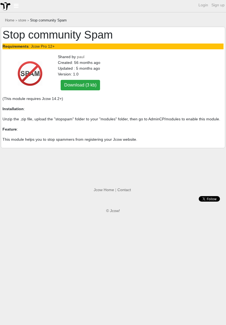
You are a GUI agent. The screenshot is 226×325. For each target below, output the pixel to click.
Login (203, 5)
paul (80, 57)
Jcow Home (104, 190)
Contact (124, 190)
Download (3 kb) (80, 85)
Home (9, 20)
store (22, 20)
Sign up (218, 5)
